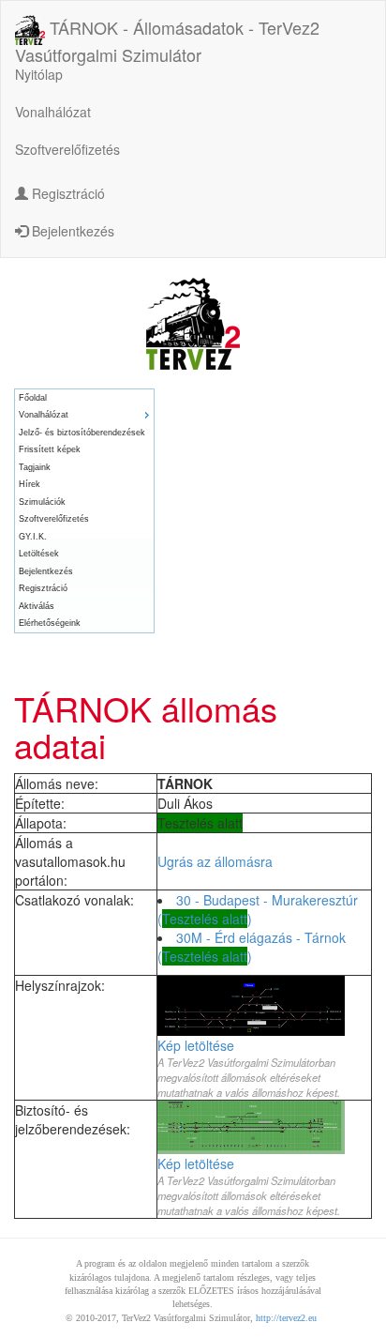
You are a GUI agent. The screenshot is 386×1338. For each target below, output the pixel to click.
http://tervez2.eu (286, 1318)
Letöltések (39, 553)
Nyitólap (39, 74)
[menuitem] (84, 398)
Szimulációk (42, 502)
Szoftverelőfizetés (67, 149)
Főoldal (33, 398)
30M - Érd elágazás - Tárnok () (251, 946)
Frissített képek (50, 449)
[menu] (84, 510)
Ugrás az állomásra (215, 861)
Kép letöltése (195, 1045)
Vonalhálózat (53, 111)
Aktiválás (36, 606)
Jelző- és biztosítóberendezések (82, 432)
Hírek (29, 484)
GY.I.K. (33, 536)
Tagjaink (35, 467)
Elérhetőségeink (50, 623)
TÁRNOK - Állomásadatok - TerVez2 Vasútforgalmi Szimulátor (167, 31)
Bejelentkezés (71, 230)
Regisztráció (66, 193)
